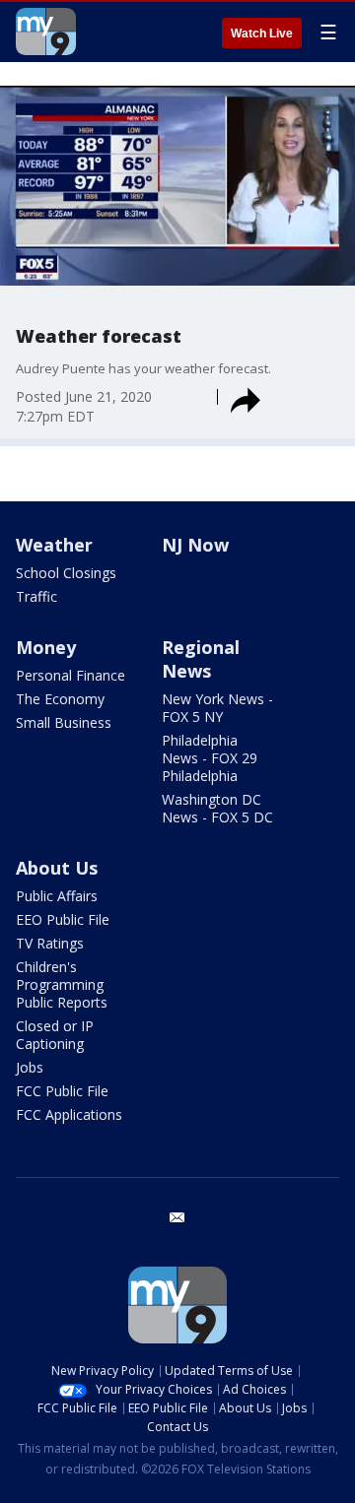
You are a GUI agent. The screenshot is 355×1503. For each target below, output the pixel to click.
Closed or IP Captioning (55, 1034)
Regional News (201, 659)
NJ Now (195, 544)
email (177, 1217)
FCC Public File (62, 1090)
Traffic (36, 596)
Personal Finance (70, 675)
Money (46, 647)
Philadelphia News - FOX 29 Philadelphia (209, 758)
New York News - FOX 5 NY (217, 707)
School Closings (66, 572)
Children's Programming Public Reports (61, 984)
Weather (54, 544)
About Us (57, 868)
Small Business (63, 722)
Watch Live (262, 33)
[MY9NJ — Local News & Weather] (46, 31)
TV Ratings (50, 943)
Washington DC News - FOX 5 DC (217, 808)
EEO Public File (62, 919)
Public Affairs (57, 895)
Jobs (29, 1067)
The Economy (60, 698)
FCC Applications (69, 1114)
